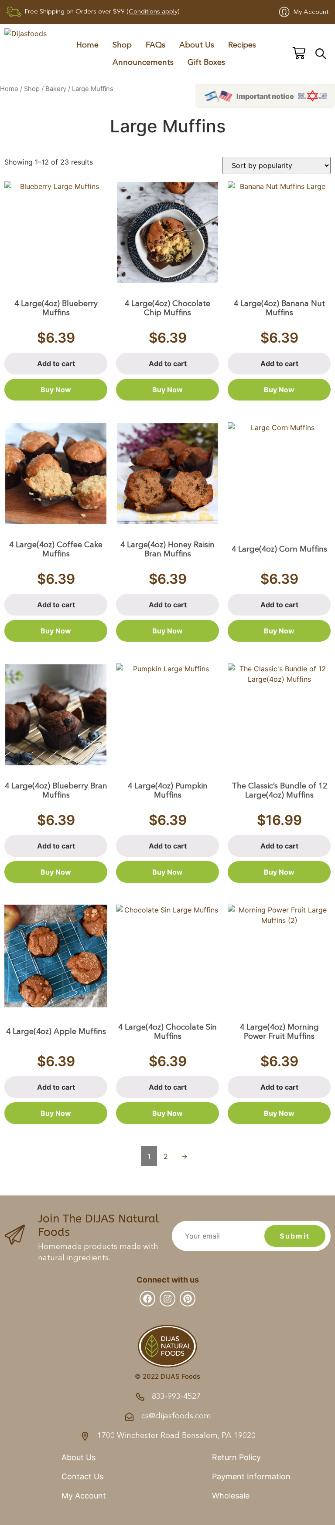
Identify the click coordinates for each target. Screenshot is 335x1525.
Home (87, 45)
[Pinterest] (187, 1298)
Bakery (55, 89)
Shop (32, 89)
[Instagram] (167, 1298)
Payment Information (251, 1476)
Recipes (242, 45)
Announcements (143, 63)
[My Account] (284, 12)
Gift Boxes (206, 63)
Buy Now (56, 389)
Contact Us (82, 1476)
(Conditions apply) (152, 12)
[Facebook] (147, 1298)
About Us (196, 45)
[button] (265, 96)
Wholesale (231, 1495)
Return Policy (236, 1457)
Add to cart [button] (56, 363)
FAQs (155, 45)
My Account (310, 12)
